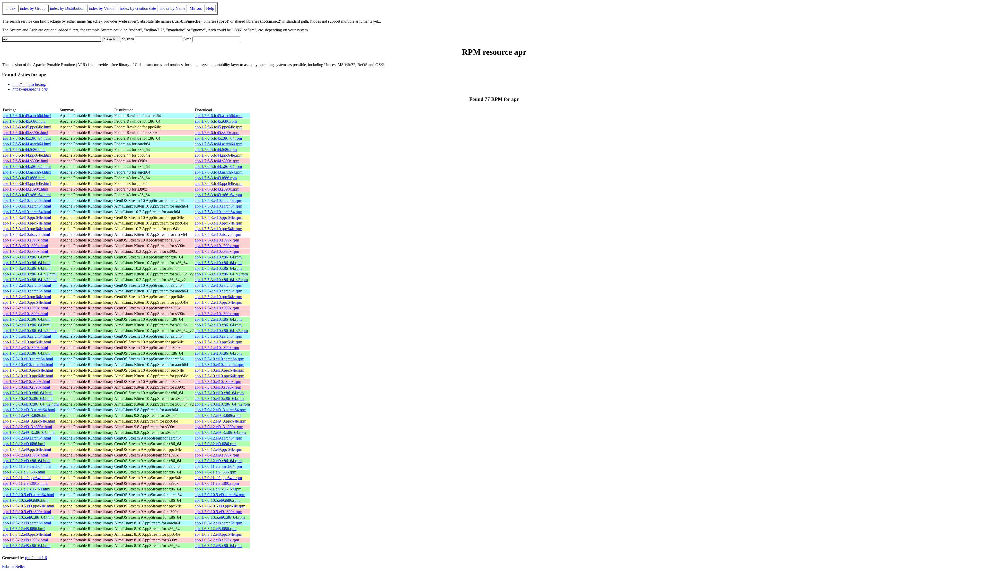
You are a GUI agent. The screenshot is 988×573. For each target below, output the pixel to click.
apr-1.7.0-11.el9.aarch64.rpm (218, 466)
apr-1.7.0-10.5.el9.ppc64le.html (28, 506)
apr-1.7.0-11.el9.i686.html (24, 472)
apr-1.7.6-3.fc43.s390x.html (25, 189)
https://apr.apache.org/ (30, 89)
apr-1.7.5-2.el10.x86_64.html (26, 319)
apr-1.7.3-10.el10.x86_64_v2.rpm (222, 404)
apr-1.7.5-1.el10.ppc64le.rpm (218, 342)
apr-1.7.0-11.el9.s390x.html (25, 483)
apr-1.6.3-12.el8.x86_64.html (26, 545)
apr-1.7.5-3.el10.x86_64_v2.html (30, 274)
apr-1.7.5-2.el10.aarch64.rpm (218, 285)
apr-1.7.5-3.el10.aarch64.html (27, 200)
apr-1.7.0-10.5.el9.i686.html (25, 500)
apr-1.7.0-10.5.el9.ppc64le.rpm (220, 506)
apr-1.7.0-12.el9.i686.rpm (215, 444)
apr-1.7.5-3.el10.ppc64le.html (27, 217)
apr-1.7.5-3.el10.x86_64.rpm (218, 257)
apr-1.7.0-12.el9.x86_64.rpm (218, 461)
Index (10, 8)
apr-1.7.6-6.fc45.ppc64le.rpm (218, 127)
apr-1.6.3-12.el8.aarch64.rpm (218, 523)
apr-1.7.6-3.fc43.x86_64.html (27, 195)
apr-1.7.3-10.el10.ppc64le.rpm (219, 370)
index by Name (172, 8)
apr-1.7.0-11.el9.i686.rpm (215, 472)
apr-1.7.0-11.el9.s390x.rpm (217, 483)
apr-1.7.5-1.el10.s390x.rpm (217, 347)
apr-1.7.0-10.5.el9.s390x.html (27, 511)
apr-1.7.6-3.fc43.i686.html (24, 178)
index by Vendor (102, 8)
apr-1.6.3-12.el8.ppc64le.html (27, 534)
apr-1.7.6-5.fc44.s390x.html (25, 161)
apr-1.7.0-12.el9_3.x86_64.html (29, 432)
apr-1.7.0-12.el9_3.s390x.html (27, 427)
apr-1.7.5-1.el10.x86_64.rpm (218, 353)
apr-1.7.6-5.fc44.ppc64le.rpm (218, 155)
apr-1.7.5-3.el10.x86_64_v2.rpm (221, 274)
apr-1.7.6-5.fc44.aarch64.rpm (218, 144)
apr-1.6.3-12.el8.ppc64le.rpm (218, 534)
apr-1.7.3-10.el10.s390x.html (26, 381)
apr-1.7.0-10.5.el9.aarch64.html (28, 495)
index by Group (33, 8)
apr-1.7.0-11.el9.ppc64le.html (27, 478)
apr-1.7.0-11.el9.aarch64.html (27, 466)
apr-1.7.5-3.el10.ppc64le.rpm (218, 217)
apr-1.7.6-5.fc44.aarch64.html (27, 144)
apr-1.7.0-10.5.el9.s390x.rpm (218, 511)
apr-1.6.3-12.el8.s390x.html (25, 540)
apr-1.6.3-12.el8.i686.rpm (215, 528)
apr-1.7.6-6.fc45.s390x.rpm (217, 132)
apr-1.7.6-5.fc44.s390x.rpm (217, 161)
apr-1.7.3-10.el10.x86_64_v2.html (31, 404)
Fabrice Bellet (13, 566)
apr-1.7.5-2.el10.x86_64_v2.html (30, 330)
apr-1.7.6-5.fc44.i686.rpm (216, 149)
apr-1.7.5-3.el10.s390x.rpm (217, 240)
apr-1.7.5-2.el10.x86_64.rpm (218, 319)
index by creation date (138, 8)
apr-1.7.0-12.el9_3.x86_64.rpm (220, 432)
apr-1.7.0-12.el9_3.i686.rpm (218, 415)
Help (210, 8)
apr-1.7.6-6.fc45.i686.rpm (216, 121)
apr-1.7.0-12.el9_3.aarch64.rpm (220, 410)
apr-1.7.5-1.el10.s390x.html (25, 347)
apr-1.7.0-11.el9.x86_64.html (26, 489)
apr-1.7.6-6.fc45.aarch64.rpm (218, 115)
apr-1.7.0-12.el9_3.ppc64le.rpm (220, 421)
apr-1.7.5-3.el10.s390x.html (25, 240)
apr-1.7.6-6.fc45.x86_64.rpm (218, 138)
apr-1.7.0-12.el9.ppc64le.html (27, 449)
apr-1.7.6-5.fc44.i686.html (24, 149)
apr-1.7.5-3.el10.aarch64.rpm (218, 200)
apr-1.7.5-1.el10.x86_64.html (26, 353)
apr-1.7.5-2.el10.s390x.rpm (217, 308)
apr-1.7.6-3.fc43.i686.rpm (216, 178)
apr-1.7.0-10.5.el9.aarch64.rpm (220, 495)
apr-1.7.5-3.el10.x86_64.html (26, 257)
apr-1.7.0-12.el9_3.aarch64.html (29, 410)
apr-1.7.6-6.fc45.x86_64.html (27, 138)
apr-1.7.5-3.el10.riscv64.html (26, 234)
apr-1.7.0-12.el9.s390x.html (25, 455)
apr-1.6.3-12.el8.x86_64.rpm (218, 545)
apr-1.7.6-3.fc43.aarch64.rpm (218, 172)
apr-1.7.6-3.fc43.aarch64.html (27, 172)
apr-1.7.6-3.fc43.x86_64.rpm (218, 195)
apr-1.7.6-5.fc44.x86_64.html (27, 166)
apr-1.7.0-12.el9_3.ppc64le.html (29, 421)
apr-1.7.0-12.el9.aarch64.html (27, 438)
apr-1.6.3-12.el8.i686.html (24, 528)
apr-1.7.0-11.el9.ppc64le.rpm (218, 478)
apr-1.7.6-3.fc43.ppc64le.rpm (218, 183)
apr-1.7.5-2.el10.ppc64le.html (27, 296)
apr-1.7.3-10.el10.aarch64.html (28, 359)
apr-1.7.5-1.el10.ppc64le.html (27, 342)
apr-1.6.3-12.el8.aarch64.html (27, 523)
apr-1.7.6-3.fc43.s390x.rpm (217, 189)
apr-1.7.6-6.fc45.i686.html (24, 121)
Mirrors (196, 8)
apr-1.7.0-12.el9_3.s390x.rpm (219, 427)
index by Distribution (67, 8)
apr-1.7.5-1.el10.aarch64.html (27, 336)
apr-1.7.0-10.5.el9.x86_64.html (28, 517)
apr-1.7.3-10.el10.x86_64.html (27, 393)
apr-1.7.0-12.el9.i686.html (24, 444)
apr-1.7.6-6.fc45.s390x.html (25, 132)
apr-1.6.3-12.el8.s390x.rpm (217, 540)
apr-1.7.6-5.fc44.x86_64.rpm (218, 166)
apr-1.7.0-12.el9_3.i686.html (26, 415)
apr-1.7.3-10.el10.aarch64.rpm (219, 359)
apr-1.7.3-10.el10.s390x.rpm (218, 381)
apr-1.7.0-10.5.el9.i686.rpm (217, 500)
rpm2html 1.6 (36, 558)
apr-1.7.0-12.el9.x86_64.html (26, 461)
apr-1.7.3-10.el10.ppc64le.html (28, 370)
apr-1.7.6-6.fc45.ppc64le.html (27, 127)
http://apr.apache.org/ (29, 84)
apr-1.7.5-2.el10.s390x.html (25, 308)
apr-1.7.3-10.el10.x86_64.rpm (219, 393)
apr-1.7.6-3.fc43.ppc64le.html (27, 183)
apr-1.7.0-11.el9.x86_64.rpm (218, 489)
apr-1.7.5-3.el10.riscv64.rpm (218, 234)
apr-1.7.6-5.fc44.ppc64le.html (27, 155)
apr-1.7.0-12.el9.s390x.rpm (217, 455)
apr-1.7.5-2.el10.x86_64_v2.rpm (221, 330)
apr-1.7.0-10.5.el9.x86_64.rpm (220, 517)
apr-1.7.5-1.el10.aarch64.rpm (218, 336)
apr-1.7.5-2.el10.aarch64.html (27, 285)
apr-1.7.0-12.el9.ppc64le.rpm (218, 449)
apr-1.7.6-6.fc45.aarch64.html (27, 115)
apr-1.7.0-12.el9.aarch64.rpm (218, 438)
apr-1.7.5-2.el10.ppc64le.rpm (218, 296)
